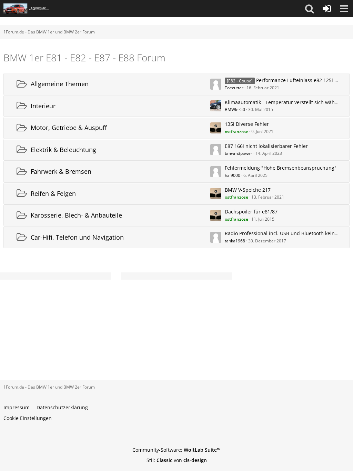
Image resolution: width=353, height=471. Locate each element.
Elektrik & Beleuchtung (63, 150)
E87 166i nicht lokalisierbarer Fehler (266, 146)
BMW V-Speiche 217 (248, 190)
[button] (309, 9)
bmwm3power (238, 153)
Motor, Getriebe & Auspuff (69, 127)
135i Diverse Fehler (247, 124)
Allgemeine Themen (60, 84)
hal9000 (232, 175)
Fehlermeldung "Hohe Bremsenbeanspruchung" (280, 167)
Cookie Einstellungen (27, 418)
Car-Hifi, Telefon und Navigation (77, 237)
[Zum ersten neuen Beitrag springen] (215, 84)
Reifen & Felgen (53, 193)
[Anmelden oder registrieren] (327, 9)
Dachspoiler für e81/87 (251, 211)
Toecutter (234, 88)
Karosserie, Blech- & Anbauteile (76, 215)
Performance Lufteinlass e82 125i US (298, 80)
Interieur (43, 106)
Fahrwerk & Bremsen (61, 171)
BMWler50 (235, 109)
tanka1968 (235, 241)
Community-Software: (176, 450)
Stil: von (177, 460)
